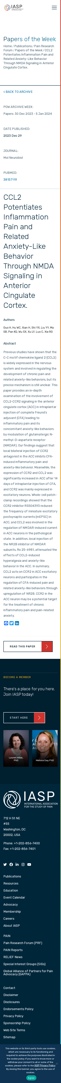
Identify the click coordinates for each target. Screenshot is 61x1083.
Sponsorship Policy (16, 1023)
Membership (12, 911)
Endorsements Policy (18, 1009)
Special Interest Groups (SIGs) (24, 964)
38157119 (10, 180)
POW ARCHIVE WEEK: (18, 107)
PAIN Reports (13, 950)
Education (10, 890)
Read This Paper (22, 646)
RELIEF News (12, 957)
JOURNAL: (10, 151)
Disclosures (11, 1002)
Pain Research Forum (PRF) (22, 943)
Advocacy (10, 904)
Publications (12, 876)
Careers (8, 919)
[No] (56, 1063)
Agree (31, 1077)
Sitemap (9, 1037)
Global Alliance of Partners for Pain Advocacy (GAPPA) (28, 973)
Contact (9, 988)
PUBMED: (10, 173)
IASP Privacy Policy (44, 1065)
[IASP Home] (13, 7)
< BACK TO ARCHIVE (18, 92)
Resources (10, 883)
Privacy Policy (13, 1016)
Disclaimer (10, 995)
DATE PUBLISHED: (16, 129)
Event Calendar (14, 897)
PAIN (6, 936)
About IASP (11, 926)
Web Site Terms (14, 1030)
